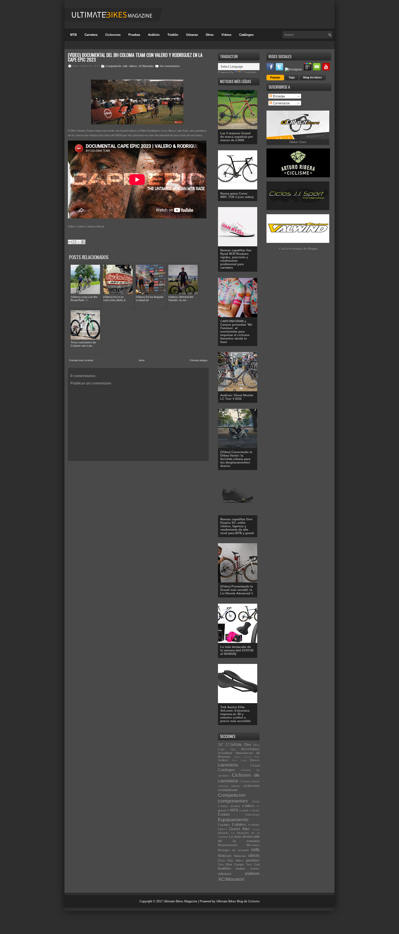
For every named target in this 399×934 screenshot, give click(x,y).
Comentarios (281, 103)
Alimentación (244, 753)
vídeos (133, 66)
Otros (210, 34)
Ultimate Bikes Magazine (180, 901)
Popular (275, 77)
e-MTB (232, 810)
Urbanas (192, 34)
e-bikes (248, 806)
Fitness (222, 829)
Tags (292, 77)
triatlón (240, 869)
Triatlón (172, 34)
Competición (113, 66)
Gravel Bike (239, 829)
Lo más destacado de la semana (239, 839)
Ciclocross (113, 34)
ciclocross (251, 786)
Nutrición (240, 856)
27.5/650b (233, 745)
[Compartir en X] (78, 242)
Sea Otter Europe (231, 864)
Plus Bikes (235, 860)
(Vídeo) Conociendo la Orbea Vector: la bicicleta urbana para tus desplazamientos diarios (236, 459)
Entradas (278, 96)
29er (247, 745)
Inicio (142, 360)
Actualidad (225, 753)
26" (221, 745)
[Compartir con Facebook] (83, 242)
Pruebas (134, 34)
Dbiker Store (298, 142)
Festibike (254, 824)
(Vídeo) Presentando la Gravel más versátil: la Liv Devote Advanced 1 (236, 590)
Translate (250, 72)
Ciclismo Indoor (250, 781)
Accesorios (250, 749)
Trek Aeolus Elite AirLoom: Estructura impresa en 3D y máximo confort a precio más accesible (235, 714)
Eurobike (224, 825)
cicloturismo (228, 790)
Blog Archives (312, 77)
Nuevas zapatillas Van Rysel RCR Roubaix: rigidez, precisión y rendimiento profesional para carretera (235, 259)
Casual (255, 765)
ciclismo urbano (229, 786)
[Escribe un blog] (74, 242)
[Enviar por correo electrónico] (70, 242)
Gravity (256, 829)
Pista (221, 860)
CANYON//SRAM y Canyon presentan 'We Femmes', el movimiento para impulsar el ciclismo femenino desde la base (236, 331)
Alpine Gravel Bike (247, 757)
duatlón (235, 806)
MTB (73, 34)
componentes (233, 801)
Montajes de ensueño (233, 850)
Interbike (223, 833)
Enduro (224, 814)
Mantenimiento (228, 845)
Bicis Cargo (239, 760)
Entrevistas (253, 814)
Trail (257, 864)
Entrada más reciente (81, 360)
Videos (226, 34)
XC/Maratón (146, 66)
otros (254, 855)
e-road (243, 810)
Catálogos (246, 34)
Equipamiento (233, 819)
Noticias (224, 856)
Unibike (255, 868)
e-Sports (254, 810)
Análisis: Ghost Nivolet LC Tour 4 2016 (236, 397)
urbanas (224, 874)
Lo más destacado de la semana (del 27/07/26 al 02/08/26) (237, 650)
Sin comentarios (170, 66)
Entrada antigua (198, 360)
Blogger (312, 248)
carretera (228, 765)
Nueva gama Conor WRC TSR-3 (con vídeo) (237, 195)
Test (249, 864)
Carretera (91, 34)
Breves (255, 760)
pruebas (253, 860)
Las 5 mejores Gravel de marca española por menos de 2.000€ (236, 137)
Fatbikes (239, 825)
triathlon (224, 869)
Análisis (154, 34)
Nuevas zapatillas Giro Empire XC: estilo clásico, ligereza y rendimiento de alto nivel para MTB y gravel (237, 526)
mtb (125, 66)
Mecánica (253, 845)
